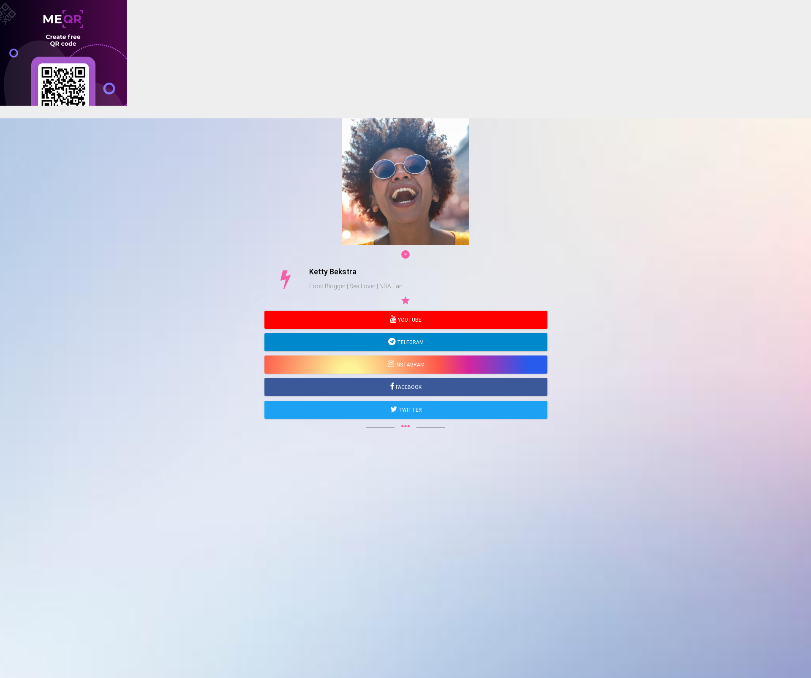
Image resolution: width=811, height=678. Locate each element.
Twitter (409, 410)
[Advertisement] (253, 165)
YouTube (409, 320)
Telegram (410, 342)
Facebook (408, 387)
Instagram (409, 365)
